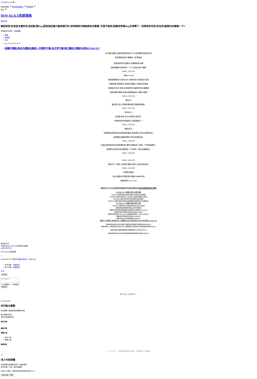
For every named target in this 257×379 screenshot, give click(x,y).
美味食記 (16, 265)
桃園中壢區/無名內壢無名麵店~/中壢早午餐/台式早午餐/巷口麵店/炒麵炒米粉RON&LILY (52, 48)
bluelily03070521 (6, 248)
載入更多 (4, 274)
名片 (6, 40)
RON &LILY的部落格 (16, 15)
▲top (2, 271)
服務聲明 (147, 351)
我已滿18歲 (5, 375)
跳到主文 (4, 21)
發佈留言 (4, 287)
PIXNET (113, 351)
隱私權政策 (140, 351)
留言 (24, 259)
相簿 (6, 35)
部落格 (7, 37)
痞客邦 (20, 259)
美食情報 (17, 31)
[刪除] (111, 194)
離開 (11, 375)
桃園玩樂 (16, 267)
